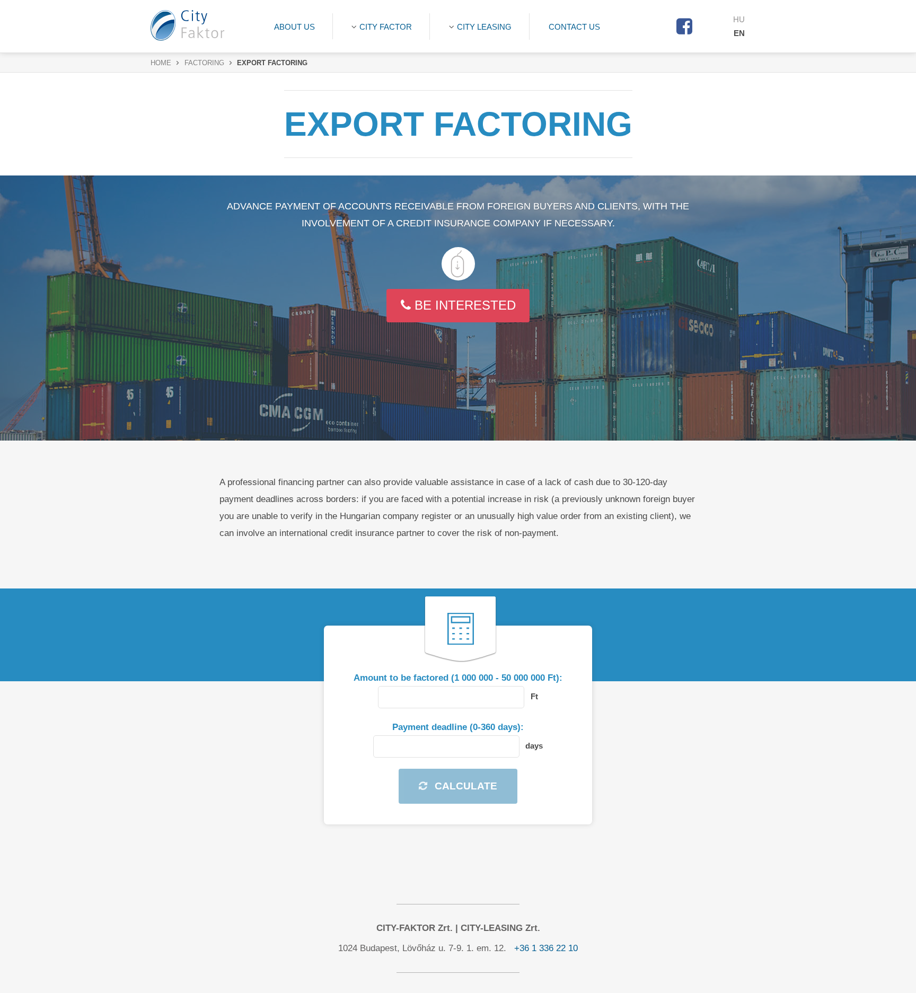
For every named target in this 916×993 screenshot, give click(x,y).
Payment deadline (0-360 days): (458, 727)
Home (161, 63)
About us (294, 26)
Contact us (574, 26)
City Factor (385, 26)
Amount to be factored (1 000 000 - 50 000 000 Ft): (458, 678)
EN (739, 33)
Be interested (463, 305)
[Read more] (458, 263)
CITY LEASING (484, 26)
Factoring (204, 63)
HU (739, 19)
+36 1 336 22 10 (546, 948)
